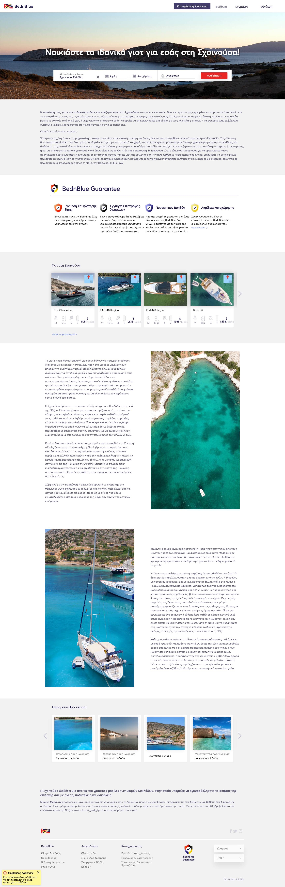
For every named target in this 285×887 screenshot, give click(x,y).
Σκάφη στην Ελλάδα (92, 862)
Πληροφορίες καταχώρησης (137, 858)
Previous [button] (46, 735)
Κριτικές (86, 866)
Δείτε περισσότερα (64, 334)
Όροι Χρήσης (48, 858)
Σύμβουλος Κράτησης (93, 858)
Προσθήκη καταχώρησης (135, 853)
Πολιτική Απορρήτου (52, 862)
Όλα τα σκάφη (89, 853)
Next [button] (239, 294)
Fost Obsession (63, 310)
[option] (77, 219)
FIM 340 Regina (109, 310)
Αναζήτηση (214, 75)
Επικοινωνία (48, 866)
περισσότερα (198, 227)
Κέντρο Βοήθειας (51, 853)
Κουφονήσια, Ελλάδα (212, 756)
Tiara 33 (198, 310)
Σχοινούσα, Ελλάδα (72, 756)
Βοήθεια (221, 7)
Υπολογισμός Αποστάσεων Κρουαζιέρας (136, 864)
